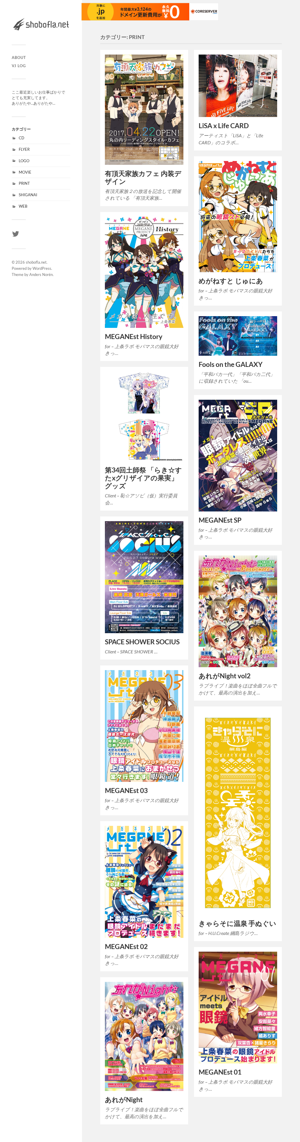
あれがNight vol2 (224, 676)
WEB (23, 206)
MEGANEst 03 (126, 790)
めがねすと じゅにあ (231, 281)
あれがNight (124, 1100)
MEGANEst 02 (126, 946)
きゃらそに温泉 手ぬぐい (237, 923)
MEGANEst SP (220, 520)
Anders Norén (41, 274)
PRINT (24, 183)
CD (21, 137)
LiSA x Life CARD (224, 126)
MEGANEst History (133, 336)
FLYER (24, 149)
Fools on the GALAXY (230, 364)
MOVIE (25, 172)
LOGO (24, 160)
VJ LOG (19, 65)
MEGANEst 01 (220, 1072)
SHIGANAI (28, 194)
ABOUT (19, 57)
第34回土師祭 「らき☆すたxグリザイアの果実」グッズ (143, 478)
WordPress (42, 268)
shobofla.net (36, 262)
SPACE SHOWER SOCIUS (142, 642)
